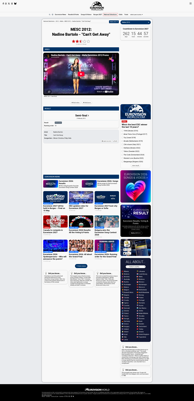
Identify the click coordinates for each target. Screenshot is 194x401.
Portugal (141, 300)
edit (116, 141)
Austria (126, 282)
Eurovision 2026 (135, 176)
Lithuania (141, 271)
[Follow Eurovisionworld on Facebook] (3, 3)
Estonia (126, 311)
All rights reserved (47, 395)
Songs (86, 14)
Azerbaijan (127, 284)
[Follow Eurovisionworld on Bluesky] (15, 3)
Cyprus (126, 303)
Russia (140, 305)
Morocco (141, 287)
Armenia (126, 277)
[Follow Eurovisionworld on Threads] (12, 3)
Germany (126, 321)
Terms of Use (54, 396)
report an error (107, 141)
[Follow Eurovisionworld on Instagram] (5, 3)
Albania (126, 271)
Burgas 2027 (97, 14)
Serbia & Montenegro (144, 313)
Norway (141, 295)
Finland (126, 313)
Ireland (125, 332)
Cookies (61, 396)
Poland (140, 298)
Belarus (126, 287)
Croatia (126, 300)
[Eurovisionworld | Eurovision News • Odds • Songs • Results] (97, 6)
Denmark (126, 308)
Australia (126, 279)
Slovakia (141, 316)
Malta (140, 277)
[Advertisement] (26, 49)
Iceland (126, 329)
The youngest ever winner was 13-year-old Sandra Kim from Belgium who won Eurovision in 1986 (135, 372)
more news (81, 266)
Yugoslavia (142, 337)
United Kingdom (143, 334)
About (43, 396)
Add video (76, 102)
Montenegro (142, 284)
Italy (125, 337)
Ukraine (141, 332)
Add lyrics (87, 102)
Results (73, 14)
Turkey (140, 329)
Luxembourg (142, 274)
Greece (126, 324)
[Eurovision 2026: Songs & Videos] (135, 190)
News (60, 14)
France (125, 316)
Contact (48, 396)
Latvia (125, 339)
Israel (125, 334)
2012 (57, 21)
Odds (120, 14)
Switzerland (142, 326)
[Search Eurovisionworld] (49, 14)
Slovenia (141, 319)
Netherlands (142, 290)
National (110, 14)
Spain (140, 321)
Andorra (126, 274)
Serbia (140, 311)
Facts (126, 14)
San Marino (142, 308)
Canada (126, 298)
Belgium (126, 290)
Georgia (126, 319)
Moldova (141, 279)
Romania (141, 303)
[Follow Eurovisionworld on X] (9, 3)
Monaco (141, 282)
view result (135, 165)
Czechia (126, 305)
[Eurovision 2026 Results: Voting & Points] (135, 212)
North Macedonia (143, 292)
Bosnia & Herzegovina (129, 292)
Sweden (141, 324)
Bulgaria (126, 295)
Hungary (126, 326)
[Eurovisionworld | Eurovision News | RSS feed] (73, 396)
